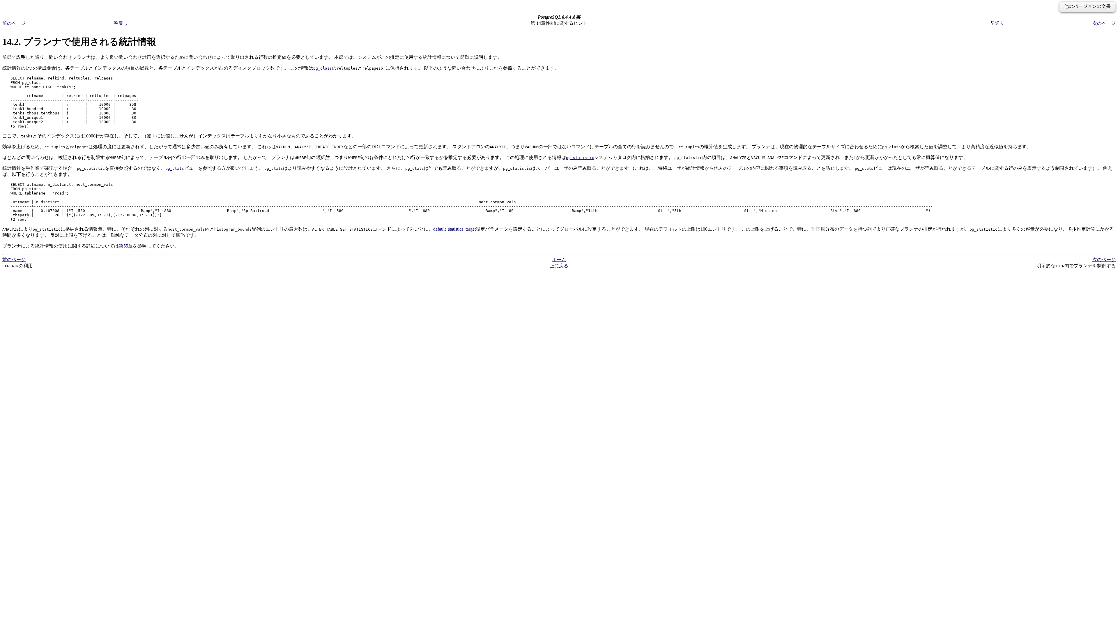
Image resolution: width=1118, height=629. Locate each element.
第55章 (126, 245)
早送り (997, 23)
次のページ (1104, 23)
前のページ (14, 23)
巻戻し (121, 23)
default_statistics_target (454, 229)
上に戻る (559, 265)
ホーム (559, 259)
